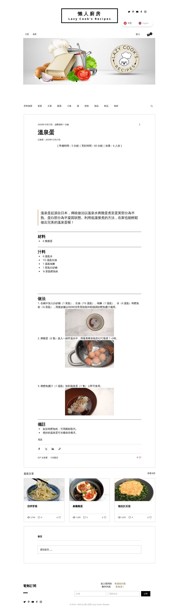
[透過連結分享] (59, 449)
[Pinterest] (133, 11)
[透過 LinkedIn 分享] (52, 449)
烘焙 (87, 105)
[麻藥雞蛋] (89, 489)
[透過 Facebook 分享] (39, 449)
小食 (69, 105)
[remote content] (89, 282)
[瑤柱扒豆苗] (135, 489)
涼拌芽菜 (32, 506)
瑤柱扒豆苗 (124, 506)
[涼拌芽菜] (44, 489)
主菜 (50, 105)
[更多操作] (139, 124)
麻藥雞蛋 (78, 506)
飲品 (106, 105)
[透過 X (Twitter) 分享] (46, 449)
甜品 (96, 105)
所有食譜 (28, 105)
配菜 (59, 105)
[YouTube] (137, 11)
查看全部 (151, 473)
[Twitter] (129, 11)
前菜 (40, 105)
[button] (149, 34)
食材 (116, 105)
